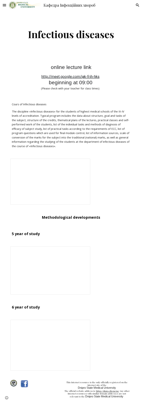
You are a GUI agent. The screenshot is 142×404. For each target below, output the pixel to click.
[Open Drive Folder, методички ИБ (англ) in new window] (83, 251)
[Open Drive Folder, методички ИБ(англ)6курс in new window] (83, 324)
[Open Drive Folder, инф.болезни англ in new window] (83, 163)
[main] (70, 34)
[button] (4, 5)
